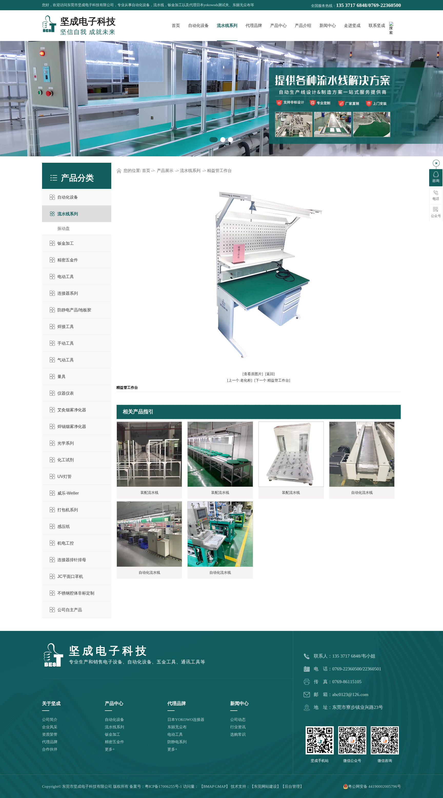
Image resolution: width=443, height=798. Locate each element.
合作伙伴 (49, 749)
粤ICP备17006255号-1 (163, 786)
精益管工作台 (219, 170)
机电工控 (65, 543)
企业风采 (49, 727)
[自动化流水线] (362, 454)
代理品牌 (254, 25)
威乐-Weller (68, 493)
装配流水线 (149, 493)
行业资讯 (238, 727)
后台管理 (292, 786)
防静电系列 (177, 742)
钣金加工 (65, 243)
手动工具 (65, 343)
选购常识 (238, 734)
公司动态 (238, 720)
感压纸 (63, 526)
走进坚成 (352, 25)
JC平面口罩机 (70, 576)
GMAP (220, 786)
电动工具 (65, 276)
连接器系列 (67, 293)
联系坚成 (377, 25)
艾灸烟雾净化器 (71, 410)
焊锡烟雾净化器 (71, 426)
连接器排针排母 (71, 560)
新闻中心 (327, 25)
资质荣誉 (49, 734)
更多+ (110, 749)
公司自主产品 (69, 610)
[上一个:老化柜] (239, 380)
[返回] (270, 374)
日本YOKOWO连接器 (185, 720)
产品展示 (165, 170)
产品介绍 (303, 25)
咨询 (435, 181)
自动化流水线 (362, 493)
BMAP (208, 786)
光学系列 (65, 443)
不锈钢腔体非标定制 (75, 593)
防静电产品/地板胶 (74, 310)
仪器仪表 (65, 393)
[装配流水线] (149, 454)
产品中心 (278, 25)
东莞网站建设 (265, 786)
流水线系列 (227, 25)
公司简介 (49, 720)
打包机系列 (67, 510)
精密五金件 (67, 260)
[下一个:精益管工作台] (272, 380)
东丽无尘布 (177, 727)
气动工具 (65, 360)
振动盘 (63, 228)
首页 (176, 25)
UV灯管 (64, 476)
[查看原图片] (253, 374)
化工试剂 (65, 460)
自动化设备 (198, 25)
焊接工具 (65, 326)
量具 (61, 376)
